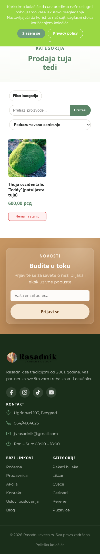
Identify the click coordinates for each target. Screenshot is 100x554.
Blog (10, 510)
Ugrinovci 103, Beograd (35, 412)
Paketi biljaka (65, 466)
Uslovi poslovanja (22, 501)
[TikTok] (38, 392)
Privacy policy (65, 33)
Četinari (60, 492)
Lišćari (59, 475)
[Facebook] (11, 392)
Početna (14, 466)
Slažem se (31, 33)
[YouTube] (51, 392)
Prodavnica (17, 475)
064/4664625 (26, 423)
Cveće (58, 484)
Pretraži (80, 110)
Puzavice (61, 510)
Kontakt (14, 492)
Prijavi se (50, 311)
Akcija (12, 484)
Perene (59, 501)
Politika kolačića (50, 544)
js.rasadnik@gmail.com (36, 433)
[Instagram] (24, 392)
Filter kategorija (25, 96)
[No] (50, 41)
